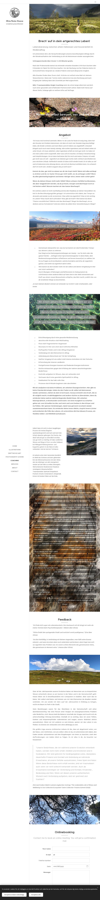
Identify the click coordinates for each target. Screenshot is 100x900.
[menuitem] (15, 446)
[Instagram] (95, 2)
